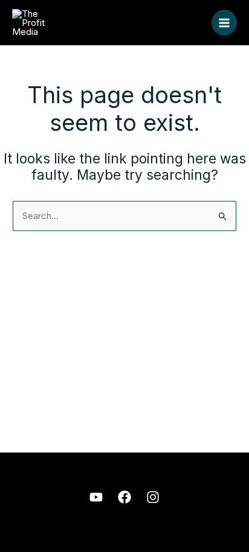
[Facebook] (124, 497)
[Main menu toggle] (225, 23)
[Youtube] (96, 497)
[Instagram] (153, 497)
